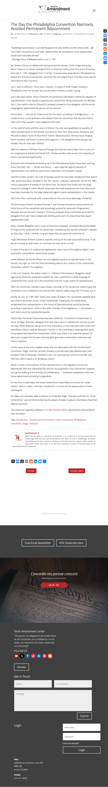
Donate (21, 667)
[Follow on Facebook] (27, 656)
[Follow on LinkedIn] (39, 656)
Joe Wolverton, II (20, 33)
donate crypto (77, 470)
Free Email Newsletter (38, 543)
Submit (84, 716)
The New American (53, 410)
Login (81, 750)
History (14, 37)
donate (31, 470)
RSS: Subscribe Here (71, 543)
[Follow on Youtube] (16, 656)
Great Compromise (64, 419)
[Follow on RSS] (50, 656)
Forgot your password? (71, 743)
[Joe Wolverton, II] (18, 441)
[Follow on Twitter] (22, 656)
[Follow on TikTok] (33, 656)
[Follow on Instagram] (44, 656)
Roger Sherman (30, 423)
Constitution (67, 33)
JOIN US (54, 585)
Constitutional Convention (84, 33)
